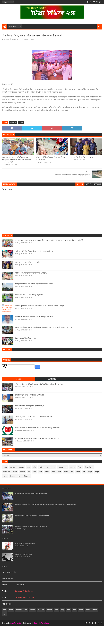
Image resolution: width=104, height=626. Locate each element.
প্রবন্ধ (40, 471)
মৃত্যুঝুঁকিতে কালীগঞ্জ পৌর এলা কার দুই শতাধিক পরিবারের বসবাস (34, 284)
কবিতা (34, 467)
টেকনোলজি (22, 471)
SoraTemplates (15, 623)
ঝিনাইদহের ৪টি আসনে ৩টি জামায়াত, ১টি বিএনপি (29, 395)
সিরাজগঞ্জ (12, 476)
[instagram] (100, 2)
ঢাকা (29, 471)
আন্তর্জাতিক (12, 467)
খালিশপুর (48, 467)
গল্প (66, 467)
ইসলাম (28, 467)
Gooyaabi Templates (41, 623)
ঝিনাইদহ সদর (13, 122)
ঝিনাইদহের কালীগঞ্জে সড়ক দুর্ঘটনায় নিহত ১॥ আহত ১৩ (31, 526)
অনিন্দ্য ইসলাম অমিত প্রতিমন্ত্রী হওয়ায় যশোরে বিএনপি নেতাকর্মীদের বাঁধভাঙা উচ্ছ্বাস (39, 384)
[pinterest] (97, 2)
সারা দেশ (5, 476)
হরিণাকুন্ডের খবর (26, 476)
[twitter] (90, 2)
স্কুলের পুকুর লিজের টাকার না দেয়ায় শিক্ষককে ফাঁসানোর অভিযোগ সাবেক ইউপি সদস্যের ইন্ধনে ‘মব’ (43, 327)
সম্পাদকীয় (95, 610)
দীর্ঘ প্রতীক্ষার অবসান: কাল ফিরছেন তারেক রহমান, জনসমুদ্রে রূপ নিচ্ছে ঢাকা (37, 438)
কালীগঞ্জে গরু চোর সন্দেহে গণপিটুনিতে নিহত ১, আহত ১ (31, 273)
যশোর (72, 471)
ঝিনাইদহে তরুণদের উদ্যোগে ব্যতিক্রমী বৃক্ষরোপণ (29, 295)
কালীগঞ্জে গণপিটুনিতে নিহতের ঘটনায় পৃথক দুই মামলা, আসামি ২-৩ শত (51, 158)
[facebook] (87, 2)
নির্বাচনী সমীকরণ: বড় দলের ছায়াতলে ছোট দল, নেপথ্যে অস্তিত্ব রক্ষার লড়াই (37, 428)
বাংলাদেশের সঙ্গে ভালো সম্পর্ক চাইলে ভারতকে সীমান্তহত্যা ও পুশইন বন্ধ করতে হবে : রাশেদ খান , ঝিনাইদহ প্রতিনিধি (17, 159)
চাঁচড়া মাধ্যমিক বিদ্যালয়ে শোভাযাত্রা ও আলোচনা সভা (31, 493)
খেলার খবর (60, 467)
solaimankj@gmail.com (24, 591)
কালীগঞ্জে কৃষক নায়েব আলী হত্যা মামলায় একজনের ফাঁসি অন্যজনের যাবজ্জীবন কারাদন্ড (39, 306)
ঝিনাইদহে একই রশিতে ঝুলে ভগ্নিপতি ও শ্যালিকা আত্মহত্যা (32, 515)
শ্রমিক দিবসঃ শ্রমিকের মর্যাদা (23, 554)
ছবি (43, 610)
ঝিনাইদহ (80, 467)
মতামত (59, 471)
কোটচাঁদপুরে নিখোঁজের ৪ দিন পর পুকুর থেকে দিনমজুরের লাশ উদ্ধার (34, 316)
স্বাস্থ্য (19, 476)
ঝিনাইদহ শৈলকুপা (89, 467)
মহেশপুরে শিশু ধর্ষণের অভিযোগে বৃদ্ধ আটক (82, 157)
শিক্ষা (84, 471)
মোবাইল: (4, 585)
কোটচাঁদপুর (41, 467)
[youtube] (93, 2)
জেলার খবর (72, 467)
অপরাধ (4, 610)
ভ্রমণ (53, 471)
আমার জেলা (21, 467)
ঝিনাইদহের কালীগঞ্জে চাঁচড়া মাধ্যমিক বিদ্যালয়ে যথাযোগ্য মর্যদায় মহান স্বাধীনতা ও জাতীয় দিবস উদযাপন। (45, 504)
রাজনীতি (78, 471)
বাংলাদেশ (47, 471)
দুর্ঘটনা (34, 471)
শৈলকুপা (90, 471)
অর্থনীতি (5, 467)
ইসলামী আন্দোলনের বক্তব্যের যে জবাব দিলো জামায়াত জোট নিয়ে (33, 417)
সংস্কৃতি (97, 471)
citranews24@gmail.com (24, 597)
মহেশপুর (65, 471)
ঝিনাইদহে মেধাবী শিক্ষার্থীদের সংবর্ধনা (25, 338)
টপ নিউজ (21, 122)
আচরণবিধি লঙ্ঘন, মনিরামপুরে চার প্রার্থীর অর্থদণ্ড (29, 406)
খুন (54, 467)
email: (4, 591)
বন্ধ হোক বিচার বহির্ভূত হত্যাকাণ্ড (25, 543)
